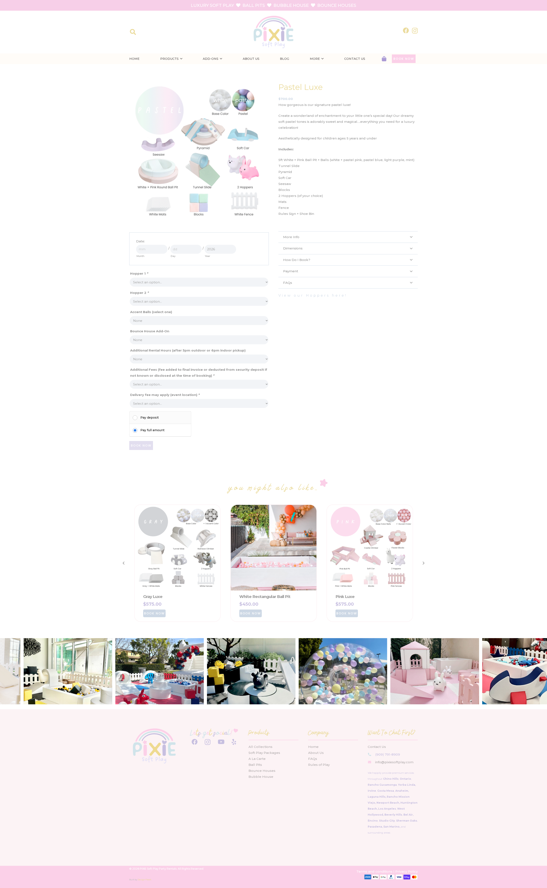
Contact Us (377, 747)
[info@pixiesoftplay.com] (371, 762)
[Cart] (384, 58)
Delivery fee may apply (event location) (165, 395)
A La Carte (257, 759)
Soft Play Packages (264, 753)
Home (313, 747)
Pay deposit (149, 417)
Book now (141, 445)
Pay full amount (152, 430)
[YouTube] (221, 742)
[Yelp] (234, 742)
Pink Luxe (345, 596)
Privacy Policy (406, 871)
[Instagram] (415, 31)
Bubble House (261, 777)
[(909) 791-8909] (371, 754)
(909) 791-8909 (387, 754)
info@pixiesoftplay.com (394, 762)
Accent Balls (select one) (151, 312)
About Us (316, 753)
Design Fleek (144, 879)
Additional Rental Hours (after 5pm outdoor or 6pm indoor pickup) (188, 350)
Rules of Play (319, 765)
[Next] (423, 563)
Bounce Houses (262, 771)
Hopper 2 (139, 293)
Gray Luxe (153, 596)
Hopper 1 (139, 273)
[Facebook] (406, 31)
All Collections (260, 747)
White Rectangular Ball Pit (265, 596)
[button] (133, 32)
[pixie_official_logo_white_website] (273, 32)
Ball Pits (255, 765)
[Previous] (123, 563)
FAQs (312, 759)
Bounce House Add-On (149, 331)
